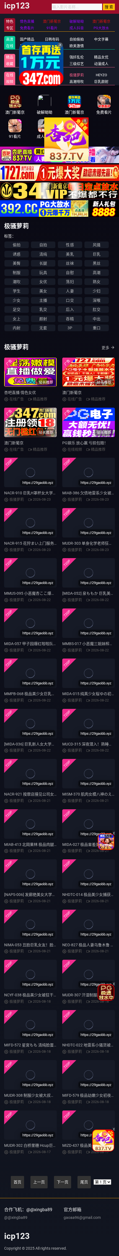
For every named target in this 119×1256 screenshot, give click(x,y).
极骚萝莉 (76, 75)
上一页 (39, 1182)
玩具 (43, 272)
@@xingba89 (15, 1217)
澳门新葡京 (72, 392)
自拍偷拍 (76, 39)
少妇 (96, 291)
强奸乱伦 (76, 57)
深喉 (96, 300)
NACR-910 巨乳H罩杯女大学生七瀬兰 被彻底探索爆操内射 (54, 493)
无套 (43, 328)
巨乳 (96, 254)
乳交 (43, 309)
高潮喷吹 (76, 81)
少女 (16, 300)
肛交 (96, 309)
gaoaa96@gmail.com (82, 1217)
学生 (16, 291)
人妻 (70, 291)
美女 (43, 291)
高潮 (96, 272)
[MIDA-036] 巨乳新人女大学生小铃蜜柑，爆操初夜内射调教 (55, 744)
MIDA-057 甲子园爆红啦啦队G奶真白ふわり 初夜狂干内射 (53, 643)
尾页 (84, 1182)
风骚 (96, 245)
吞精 (70, 319)
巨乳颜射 (101, 81)
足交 (16, 309)
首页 (17, 1182)
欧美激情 (76, 46)
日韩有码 (52, 39)
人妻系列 (52, 75)
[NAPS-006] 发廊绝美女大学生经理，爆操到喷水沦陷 (49, 894)
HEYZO (101, 75)
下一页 (62, 1182)
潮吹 (16, 281)
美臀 (16, 263)
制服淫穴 (27, 57)
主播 (43, 300)
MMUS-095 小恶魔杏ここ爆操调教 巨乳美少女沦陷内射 (51, 593)
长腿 (43, 263)
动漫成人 (101, 64)
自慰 (70, 272)
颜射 (43, 319)
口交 (70, 300)
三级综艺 (76, 64)
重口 (96, 328)
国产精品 (27, 39)
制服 (16, 272)
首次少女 (52, 81)
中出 (96, 319)
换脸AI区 (52, 64)
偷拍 (16, 245)
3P (70, 328)
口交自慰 (52, 57)
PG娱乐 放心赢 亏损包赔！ (85, 443)
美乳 (70, 254)
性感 (70, 245)
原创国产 (27, 46)
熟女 (96, 281)
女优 (43, 281)
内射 (16, 328)
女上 (16, 319)
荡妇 (70, 281)
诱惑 (16, 254)
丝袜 (70, 263)
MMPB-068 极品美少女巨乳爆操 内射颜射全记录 (45, 694)
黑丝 (96, 263)
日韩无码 (52, 46)
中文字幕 (101, 39)
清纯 (43, 254)
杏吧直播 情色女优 (20, 392)
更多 (105, 347)
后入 (70, 309)
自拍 (43, 245)
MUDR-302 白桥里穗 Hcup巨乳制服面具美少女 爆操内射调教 (56, 1145)
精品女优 (101, 57)
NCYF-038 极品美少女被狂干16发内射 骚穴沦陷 (45, 995)
